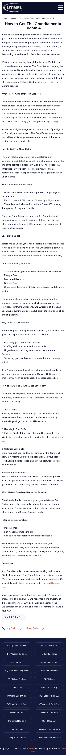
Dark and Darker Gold (16, 696)
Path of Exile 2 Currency (49, 729)
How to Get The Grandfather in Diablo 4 (37, 18)
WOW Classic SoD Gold (49, 704)
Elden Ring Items (49, 654)
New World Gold (17, 713)
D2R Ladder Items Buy (49, 696)
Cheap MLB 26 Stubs (17, 738)
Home (4, 18)
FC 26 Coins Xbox (49, 646)
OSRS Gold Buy (49, 721)
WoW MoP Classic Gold (17, 704)
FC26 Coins (49, 679)
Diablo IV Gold (17, 687)
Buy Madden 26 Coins (17, 654)
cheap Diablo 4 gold (36, 628)
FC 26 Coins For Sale (17, 679)
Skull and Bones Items (49, 671)
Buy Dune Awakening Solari (17, 671)
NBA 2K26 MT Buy (49, 687)
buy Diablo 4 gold (15, 628)
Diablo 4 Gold (17, 729)
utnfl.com (30, 748)
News (13, 18)
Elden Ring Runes (49, 662)
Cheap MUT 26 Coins (16, 646)
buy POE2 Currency (49, 713)
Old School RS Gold (17, 721)
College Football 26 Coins (49, 738)
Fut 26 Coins (16, 662)
